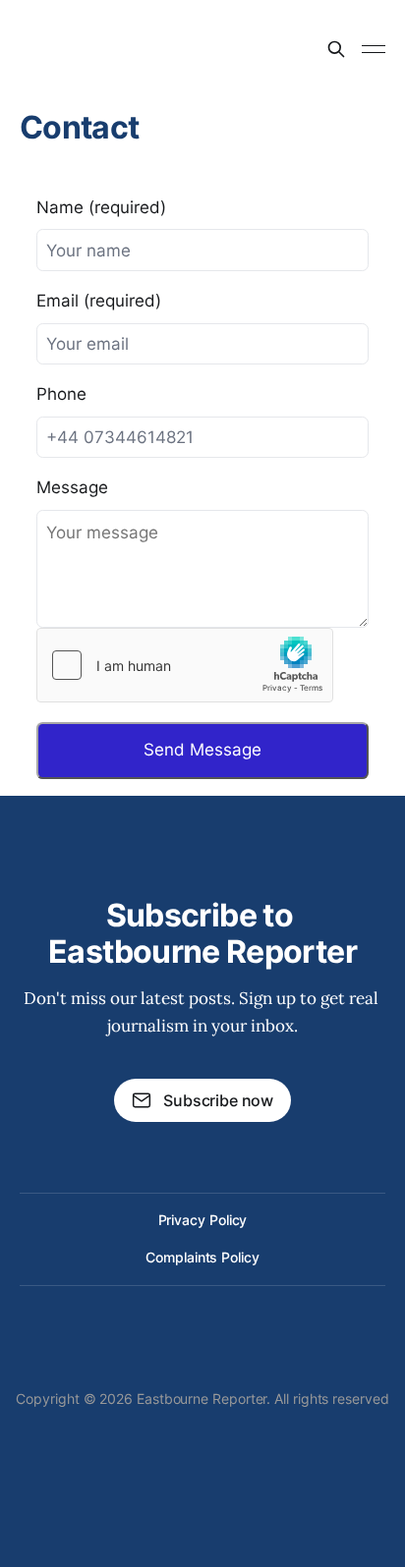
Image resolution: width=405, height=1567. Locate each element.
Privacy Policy (203, 1219)
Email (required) (98, 300)
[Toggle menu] (373, 49)
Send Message (202, 749)
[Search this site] (336, 49)
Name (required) (101, 207)
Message (72, 487)
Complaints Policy (202, 1257)
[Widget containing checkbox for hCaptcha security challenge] (184, 665)
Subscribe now (218, 1100)
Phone (61, 394)
